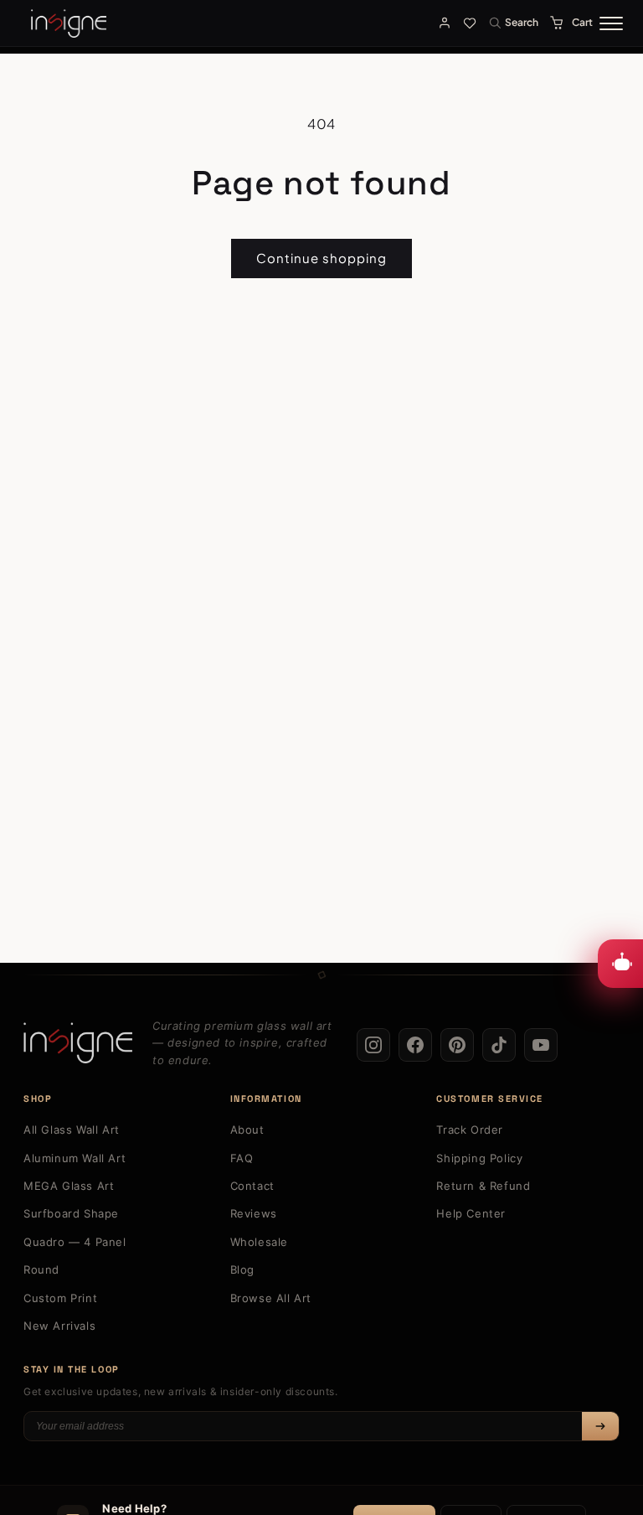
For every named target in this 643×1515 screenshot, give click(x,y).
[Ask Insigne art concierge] (620, 963)
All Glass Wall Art (71, 1129)
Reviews (253, 1213)
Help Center (471, 1213)
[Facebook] (415, 1045)
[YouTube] (541, 1045)
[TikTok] (499, 1045)
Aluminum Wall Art (74, 1158)
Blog (242, 1269)
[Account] (444, 22)
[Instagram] (373, 1045)
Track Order (469, 1129)
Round (41, 1269)
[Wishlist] (469, 22)
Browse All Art (270, 1298)
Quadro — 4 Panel (74, 1242)
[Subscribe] (600, 1426)
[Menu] (611, 23)
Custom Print (60, 1298)
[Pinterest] (457, 1045)
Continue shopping (321, 258)
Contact (252, 1185)
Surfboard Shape (71, 1213)
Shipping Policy (479, 1158)
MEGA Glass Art (68, 1185)
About (247, 1129)
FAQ (242, 1158)
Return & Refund (483, 1185)
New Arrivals (59, 1325)
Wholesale (259, 1242)
